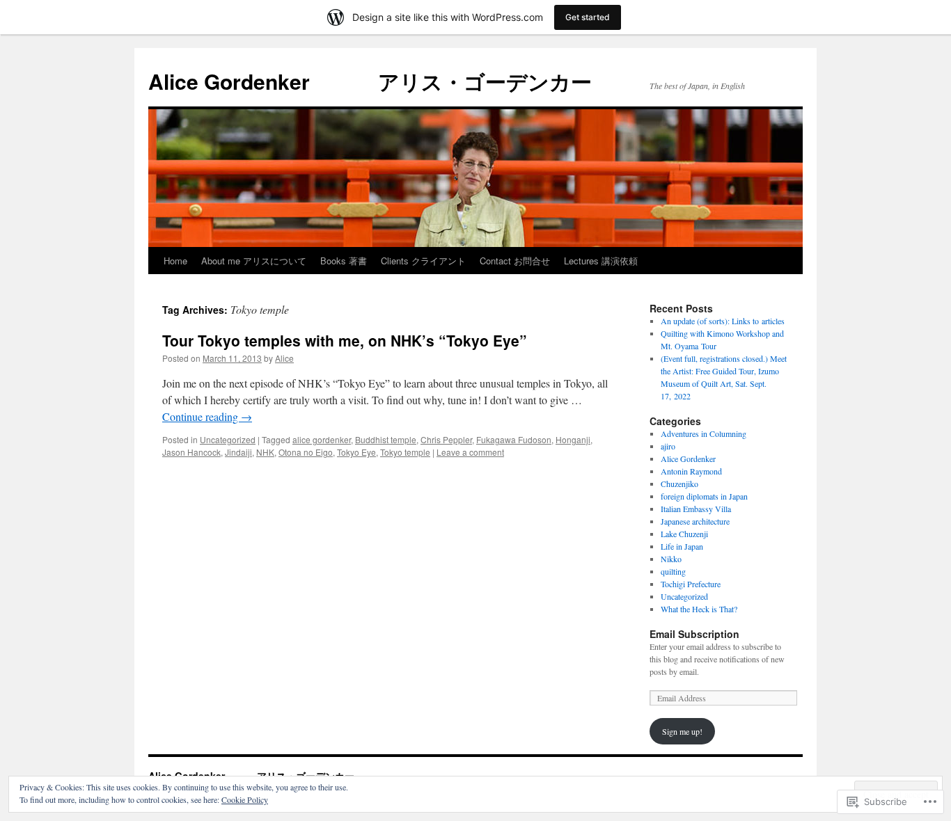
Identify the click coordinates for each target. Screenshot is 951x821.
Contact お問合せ (515, 260)
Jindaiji (238, 452)
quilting (673, 571)
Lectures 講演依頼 (601, 260)
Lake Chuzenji (684, 533)
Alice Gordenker (688, 458)
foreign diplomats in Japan (704, 496)
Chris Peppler (446, 439)
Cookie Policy (244, 799)
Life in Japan (682, 546)
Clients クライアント (423, 260)
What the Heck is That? (699, 608)
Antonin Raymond (691, 471)
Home (175, 260)
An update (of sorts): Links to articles (723, 320)
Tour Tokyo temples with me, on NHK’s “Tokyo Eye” (344, 340)
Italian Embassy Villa (696, 508)
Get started (587, 17)
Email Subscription (694, 634)
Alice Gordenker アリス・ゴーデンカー (370, 81)
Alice (284, 358)
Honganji (573, 439)
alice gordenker (321, 439)
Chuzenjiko (679, 483)
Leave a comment (470, 452)
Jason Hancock (191, 452)
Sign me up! (682, 731)
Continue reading (207, 416)
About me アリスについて (253, 260)
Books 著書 (343, 260)
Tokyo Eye (356, 452)
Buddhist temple (385, 439)
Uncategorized (228, 439)
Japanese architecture (695, 521)
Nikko (671, 558)
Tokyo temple (405, 452)
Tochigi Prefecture (691, 583)
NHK (265, 452)
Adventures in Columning (703, 433)
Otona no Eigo (305, 452)
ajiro (668, 446)
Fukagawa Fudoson (513, 439)
